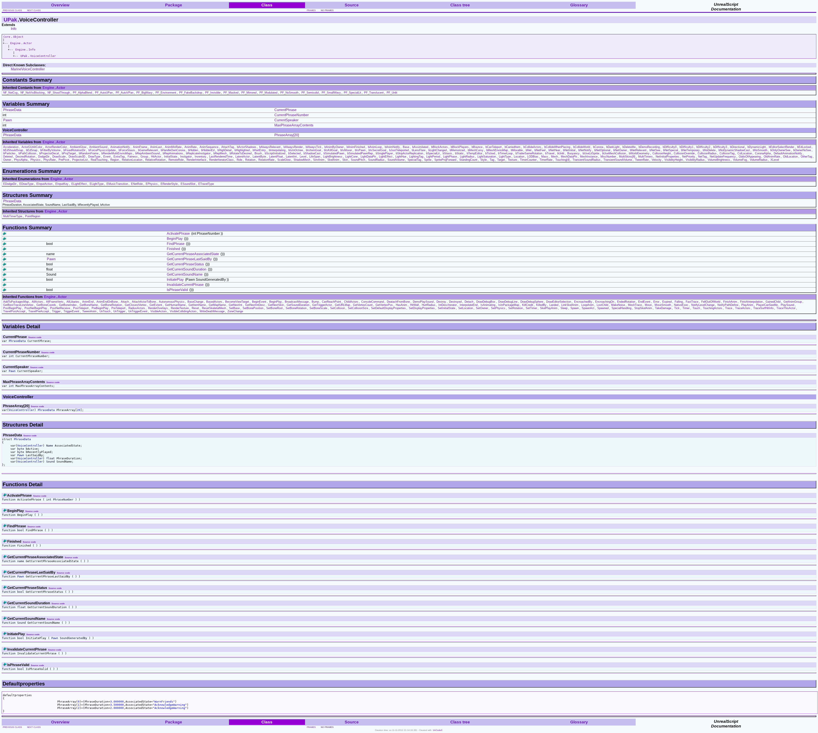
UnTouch (104, 311)
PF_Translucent (374, 92)
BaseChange (195, 301)
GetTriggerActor (322, 305)
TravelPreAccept (38, 311)
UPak (10, 20)
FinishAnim (730, 301)
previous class (12, 10)
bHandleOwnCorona (173, 150)
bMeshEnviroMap (497, 150)
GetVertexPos (384, 305)
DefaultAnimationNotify (788, 153)
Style (483, 159)
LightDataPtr (368, 156)
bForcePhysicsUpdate (102, 150)
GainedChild (773, 301)
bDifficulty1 (686, 147)
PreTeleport (118, 308)
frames (311, 10)
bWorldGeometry (639, 153)
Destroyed (455, 301)
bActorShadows (246, 147)
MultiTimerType (12, 216)
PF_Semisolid (310, 92)
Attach (125, 301)
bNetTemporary (690, 150)
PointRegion (32, 216)
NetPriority (688, 156)
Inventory (200, 156)
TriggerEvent (71, 311)
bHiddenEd (208, 150)
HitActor (156, 156)
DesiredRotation (25, 156)
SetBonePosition (253, 308)
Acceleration (11, 147)
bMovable (517, 150)
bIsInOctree (295, 150)
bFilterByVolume (50, 150)
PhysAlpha (20, 159)
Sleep (563, 308)
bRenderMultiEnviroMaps (116, 153)
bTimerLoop (505, 153)
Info (13, 28)
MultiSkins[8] (627, 156)
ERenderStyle (169, 183)
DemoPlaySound (423, 301)
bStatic (459, 153)
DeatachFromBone (398, 301)
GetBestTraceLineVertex (18, 305)
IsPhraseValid (177, 290)
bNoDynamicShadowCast (734, 150)
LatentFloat (276, 156)
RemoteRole (176, 159)
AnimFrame (140, 147)
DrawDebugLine (507, 301)
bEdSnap (31, 150)
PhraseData (12, 110)
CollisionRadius (707, 153)
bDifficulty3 (720, 147)
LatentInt (291, 156)
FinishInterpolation (751, 301)
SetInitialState (446, 308)
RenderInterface (196, 159)
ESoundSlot (188, 183)
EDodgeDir (9, 183)
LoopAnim (587, 305)
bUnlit (560, 153)
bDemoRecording (649, 147)
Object (18, 36)
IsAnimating (488, 305)
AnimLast (156, 147)
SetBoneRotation (296, 308)
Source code (35, 337)
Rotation (250, 159)
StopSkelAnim (643, 308)
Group (144, 156)
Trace (728, 308)
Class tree (460, 5)
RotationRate (266, 159)
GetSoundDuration (298, 305)
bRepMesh (220, 153)
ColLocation (744, 153)
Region (114, 159)
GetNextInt (235, 305)
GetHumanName (175, 305)
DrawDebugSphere (531, 301)
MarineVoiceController (28, 69)
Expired (667, 301)
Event (107, 156)
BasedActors (214, 301)
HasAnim (401, 305)
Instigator (186, 156)
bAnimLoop (375, 147)
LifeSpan (314, 156)
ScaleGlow (284, 159)
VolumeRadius (759, 159)
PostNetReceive (60, 308)
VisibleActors (158, 311)
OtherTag (806, 156)
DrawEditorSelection (558, 301)
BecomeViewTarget (237, 301)
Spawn (574, 308)
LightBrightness (332, 156)
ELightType (97, 183)
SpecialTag (414, 159)
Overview (60, 5)
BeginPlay (175, 238)
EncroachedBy (583, 301)
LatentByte (259, 156)
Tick (677, 308)
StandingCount (468, 159)
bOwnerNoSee (802, 150)
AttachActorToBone (144, 301)
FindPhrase (175, 244)
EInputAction (44, 183)
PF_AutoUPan (104, 92)
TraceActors (742, 308)
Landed (553, 305)
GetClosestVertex (136, 305)
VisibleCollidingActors (183, 311)
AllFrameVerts (54, 301)
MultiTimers (645, 156)
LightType (505, 156)
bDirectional (737, 147)
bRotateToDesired (241, 153)
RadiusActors (136, 308)
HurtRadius (428, 305)
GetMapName (217, 305)
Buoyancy (573, 153)
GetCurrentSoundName (185, 274)
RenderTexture (180, 308)
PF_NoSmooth (289, 92)
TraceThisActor (785, 308)
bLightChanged (437, 150)
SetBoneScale (318, 308)
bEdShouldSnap (13, 150)
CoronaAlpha (763, 153)
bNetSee (655, 150)
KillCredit (527, 305)
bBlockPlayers (460, 147)
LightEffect (385, 156)
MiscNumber (608, 156)
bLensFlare (418, 150)
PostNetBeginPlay (35, 308)
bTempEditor (474, 153)
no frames (327, 10)
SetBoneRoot (274, 308)
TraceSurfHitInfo (763, 308)
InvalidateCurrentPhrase (185, 284)
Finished (173, 249)
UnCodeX (437, 730)
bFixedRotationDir (74, 150)
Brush (258, 153)
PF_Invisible (212, 92)
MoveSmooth (663, 305)
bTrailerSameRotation (529, 153)
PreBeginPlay (100, 308)
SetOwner (482, 308)
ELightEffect (79, 183)
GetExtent (156, 305)
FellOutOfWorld (710, 301)
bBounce (477, 147)
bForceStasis (127, 150)
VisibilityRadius (695, 159)
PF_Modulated (268, 92)
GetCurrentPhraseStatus (185, 264)
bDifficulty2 (703, 147)
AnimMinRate (173, 147)
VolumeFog (740, 159)
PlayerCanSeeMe (767, 305)
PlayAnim (747, 305)
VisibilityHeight (673, 159)
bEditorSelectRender (781, 147)
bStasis (447, 153)
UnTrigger (119, 311)
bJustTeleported (399, 150)
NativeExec (681, 305)
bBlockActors (439, 147)
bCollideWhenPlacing (557, 147)
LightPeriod (433, 156)
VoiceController (43, 56)
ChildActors (351, 301)
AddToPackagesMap (16, 301)
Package (173, 5)
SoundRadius (376, 159)
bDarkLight (612, 147)
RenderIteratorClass (221, 159)
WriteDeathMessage (212, 311)
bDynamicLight (756, 147)
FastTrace (692, 301)
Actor (27, 43)
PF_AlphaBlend (82, 92)
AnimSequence (209, 147)
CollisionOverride (684, 153)
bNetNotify (584, 150)
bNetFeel (540, 150)
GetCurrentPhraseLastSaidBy (189, 259)
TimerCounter (528, 159)
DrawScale (59, 156)
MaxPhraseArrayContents (293, 125)
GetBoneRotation (111, 305)
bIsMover (346, 150)
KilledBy (541, 305)
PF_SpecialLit (352, 92)
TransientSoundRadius (587, 159)
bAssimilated (420, 147)
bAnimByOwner (334, 147)
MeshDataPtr (569, 156)
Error (656, 301)
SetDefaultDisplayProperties (388, 308)
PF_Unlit (392, 92)
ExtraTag (119, 156)
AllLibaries (72, 301)
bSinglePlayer (384, 153)
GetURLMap (342, 305)
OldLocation (790, 156)
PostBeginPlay (12, 308)
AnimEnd (88, 301)
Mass (544, 156)
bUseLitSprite (591, 153)
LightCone (351, 156)
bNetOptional (602, 150)
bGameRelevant (148, 150)
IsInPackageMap (508, 305)
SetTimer (531, 308)
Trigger (56, 311)
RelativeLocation (132, 159)
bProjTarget (69, 153)
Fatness (133, 156)
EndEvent (644, 301)
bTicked (490, 153)
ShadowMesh (302, 159)
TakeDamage (663, 308)
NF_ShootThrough (59, 92)
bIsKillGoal (330, 150)
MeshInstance (589, 156)
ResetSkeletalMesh (214, 308)
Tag (492, 159)
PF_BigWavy (144, 92)
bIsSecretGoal (377, 150)
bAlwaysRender (293, 147)
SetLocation (465, 308)
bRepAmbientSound (147, 153)
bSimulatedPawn (334, 153)
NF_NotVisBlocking (32, 92)
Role (239, 159)
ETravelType (206, 183)
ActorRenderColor (56, 147)
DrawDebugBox (485, 301)
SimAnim (318, 159)
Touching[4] (562, 159)
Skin (345, 159)
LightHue (400, 156)
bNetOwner (620, 150)
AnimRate (190, 147)
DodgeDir (43, 156)
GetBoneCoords (46, 305)
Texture (512, 159)
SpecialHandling (621, 308)
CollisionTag (727, 153)
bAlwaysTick (313, 147)
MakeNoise (618, 305)
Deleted (8, 156)
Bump (315, 301)
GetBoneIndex (68, 305)
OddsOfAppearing (750, 156)
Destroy (441, 301)
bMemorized (457, 150)
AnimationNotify (120, 147)
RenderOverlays (158, 308)
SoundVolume (396, 159)
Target (501, 159)
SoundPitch (358, 159)
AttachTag (227, 147)
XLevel (774, 159)
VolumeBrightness (719, 159)
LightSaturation (486, 156)
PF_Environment (166, 92)
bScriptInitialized (275, 153)
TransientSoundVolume (617, 159)
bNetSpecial (670, 150)
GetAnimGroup (792, 301)
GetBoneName (89, 305)
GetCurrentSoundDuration (186, 269)
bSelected (294, 153)
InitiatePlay (175, 279)
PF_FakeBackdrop (190, 92)
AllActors (37, 301)
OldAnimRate (772, 156)
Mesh (554, 156)
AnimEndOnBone (107, 301)
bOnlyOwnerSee (780, 150)
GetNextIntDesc (255, 305)
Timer (686, 308)
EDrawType (26, 183)
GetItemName (197, 305)
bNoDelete (709, 150)
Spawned (603, 308)
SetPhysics (498, 308)
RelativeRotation (155, 159)
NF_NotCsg (10, 92)
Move (648, 305)
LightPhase (450, 156)
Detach (469, 301)
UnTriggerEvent (137, 311)
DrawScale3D (77, 156)
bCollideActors (532, 147)
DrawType (94, 156)
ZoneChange (235, 311)
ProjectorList (80, 159)
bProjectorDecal (49, 153)
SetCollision (337, 308)
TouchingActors (712, 308)
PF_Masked (230, 92)
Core (6, 36)
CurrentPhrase (285, 110)
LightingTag (416, 156)
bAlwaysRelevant (270, 147)
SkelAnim (333, 159)
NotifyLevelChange (702, 305)
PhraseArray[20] (286, 135)
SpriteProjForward (445, 159)
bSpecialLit (433, 153)
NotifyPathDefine (727, 305)
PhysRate (49, 159)
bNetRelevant (638, 150)
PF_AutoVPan (124, 92)
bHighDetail (224, 150)
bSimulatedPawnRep (360, 153)
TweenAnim (89, 311)
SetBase (234, 308)
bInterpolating (277, 150)
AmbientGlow (78, 147)
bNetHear (554, 150)
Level (303, 156)
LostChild (602, 305)
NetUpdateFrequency (723, 156)
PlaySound (787, 305)
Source (352, 5)
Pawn (7, 120)
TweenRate (642, 159)
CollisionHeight (661, 153)
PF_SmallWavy (331, 92)
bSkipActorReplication (409, 153)
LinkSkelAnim (569, 305)
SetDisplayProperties (422, 308)
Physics (35, 159)
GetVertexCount (363, 305)
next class (34, 10)
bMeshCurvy (475, 150)
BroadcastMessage (297, 301)
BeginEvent (259, 301)
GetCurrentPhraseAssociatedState (193, 254)
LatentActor (242, 156)
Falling (679, 301)
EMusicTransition (117, 183)
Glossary (579, 5)
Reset (195, 308)
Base (406, 147)
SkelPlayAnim (548, 308)
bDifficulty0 (670, 147)
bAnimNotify (392, 147)
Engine (15, 43)
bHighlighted (242, 150)
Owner (7, 159)
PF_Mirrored (248, 92)
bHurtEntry (259, 150)
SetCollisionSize (358, 308)
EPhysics (152, 183)
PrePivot (64, 159)
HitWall (414, 305)
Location (519, 156)
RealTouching (99, 159)
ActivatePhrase (178, 233)
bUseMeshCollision (614, 153)
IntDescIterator (447, 305)
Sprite (427, 159)
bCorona (598, 147)
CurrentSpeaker (286, 120)
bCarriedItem (512, 147)
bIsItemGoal (313, 150)
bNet (528, 150)
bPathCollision (27, 153)
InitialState (170, 156)
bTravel (549, 153)
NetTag (702, 156)
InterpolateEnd (469, 305)
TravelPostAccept (14, 311)
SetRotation (515, 308)
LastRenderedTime (220, 156)
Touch (696, 308)
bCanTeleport (493, 147)
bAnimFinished (356, 147)
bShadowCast (312, 153)
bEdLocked (804, 147)
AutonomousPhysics (171, 301)
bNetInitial (569, 150)
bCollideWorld (581, 147)
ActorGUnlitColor (32, 147)
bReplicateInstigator (198, 153)
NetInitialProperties (667, 156)
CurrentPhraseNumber (291, 115)
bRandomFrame (88, 153)
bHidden (193, 150)
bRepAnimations (173, 153)
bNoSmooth (760, 150)
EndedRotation (626, 301)
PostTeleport (81, 308)
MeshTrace (635, 305)
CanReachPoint (331, 301)
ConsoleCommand (372, 301)
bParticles (9, 153)
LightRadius (467, 156)
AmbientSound (98, 147)
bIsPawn (360, 150)
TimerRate (546, 159)
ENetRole (137, 183)
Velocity (656, 159)
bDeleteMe (629, 147)
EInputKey (61, 183)
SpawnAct (588, 308)
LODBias (532, 156)
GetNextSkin (276, 305)
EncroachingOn (604, 301)
